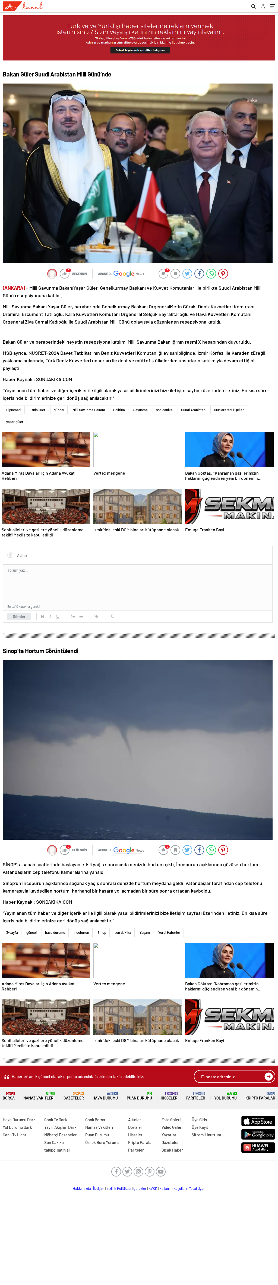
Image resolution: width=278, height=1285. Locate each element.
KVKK (153, 1188)
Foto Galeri (171, 1119)
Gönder (19, 616)
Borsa (9, 1096)
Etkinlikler (37, 410)
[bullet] (81, 616)
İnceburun (81, 932)
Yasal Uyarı (197, 1188)
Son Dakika (54, 1142)
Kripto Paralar (260, 1096)
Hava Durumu (105, 1096)
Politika (119, 410)
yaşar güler (14, 422)
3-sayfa (12, 932)
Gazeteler (74, 1096)
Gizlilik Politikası (118, 1188)
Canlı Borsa (95, 1119)
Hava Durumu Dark (19, 1119)
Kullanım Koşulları (173, 1188)
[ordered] (73, 616)
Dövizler (135, 1127)
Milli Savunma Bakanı (88, 410)
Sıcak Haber (172, 1149)
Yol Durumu (225, 1096)
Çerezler (139, 1188)
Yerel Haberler (169, 932)
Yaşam (145, 932)
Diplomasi (13, 410)
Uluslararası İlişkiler (229, 410)
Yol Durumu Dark (17, 1127)
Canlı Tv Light (14, 1134)
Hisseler (169, 1096)
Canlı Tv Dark (55, 1119)
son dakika (164, 410)
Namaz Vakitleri (39, 1096)
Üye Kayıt (200, 1127)
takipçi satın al (57, 1149)
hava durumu (55, 932)
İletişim (98, 1188)
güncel (59, 410)
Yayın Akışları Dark (60, 1127)
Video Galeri (172, 1127)
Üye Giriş (199, 1119)
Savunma (140, 410)
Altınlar (134, 1119)
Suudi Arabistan (193, 410)
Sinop (101, 932)
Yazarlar (169, 1134)
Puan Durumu (139, 1096)
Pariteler (195, 1096)
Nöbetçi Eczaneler (60, 1134)
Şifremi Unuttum (206, 1134)
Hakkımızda (82, 1188)
